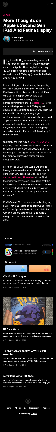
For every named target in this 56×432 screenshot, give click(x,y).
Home (8, 408)
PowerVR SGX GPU (39, 142)
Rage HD (38, 103)
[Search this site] (48, 4)
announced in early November (18, 177)
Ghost (34, 413)
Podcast (46, 408)
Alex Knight (17, 37)
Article (6, 15)
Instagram (34, 408)
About (18, 408)
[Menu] (52, 4)
